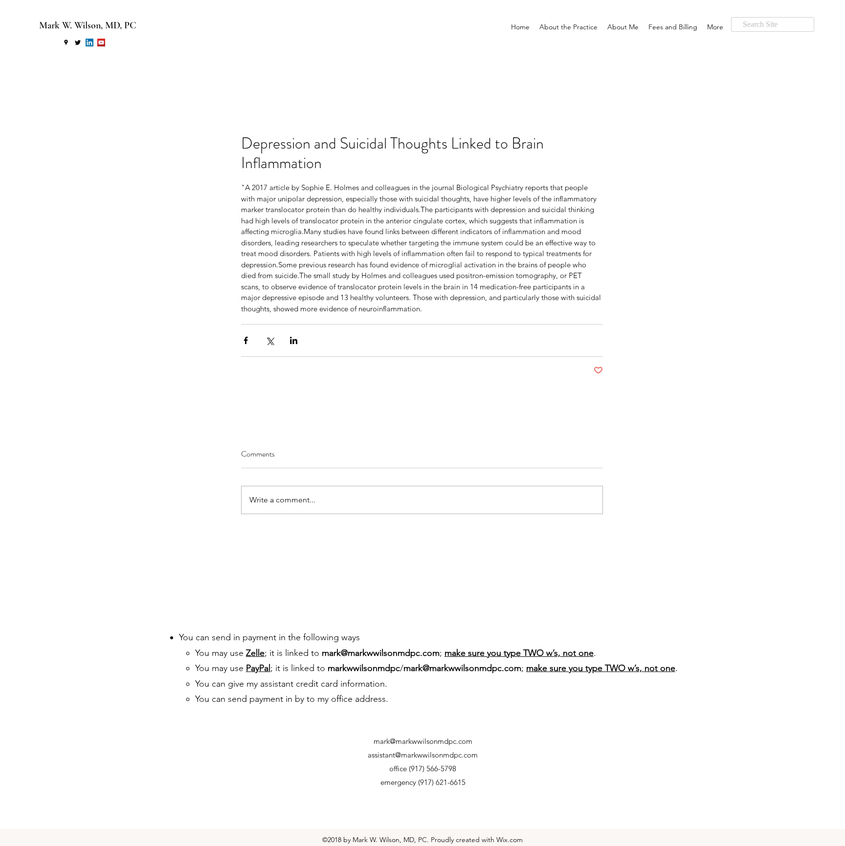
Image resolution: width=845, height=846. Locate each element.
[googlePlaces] (66, 42)
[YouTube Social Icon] (101, 42)
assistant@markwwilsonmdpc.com (423, 754)
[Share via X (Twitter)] (269, 340)
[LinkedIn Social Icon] (89, 42)
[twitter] (78, 42)
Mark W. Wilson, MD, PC (87, 25)
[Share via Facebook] (245, 340)
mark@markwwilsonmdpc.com (381, 653)
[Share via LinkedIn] (293, 340)
